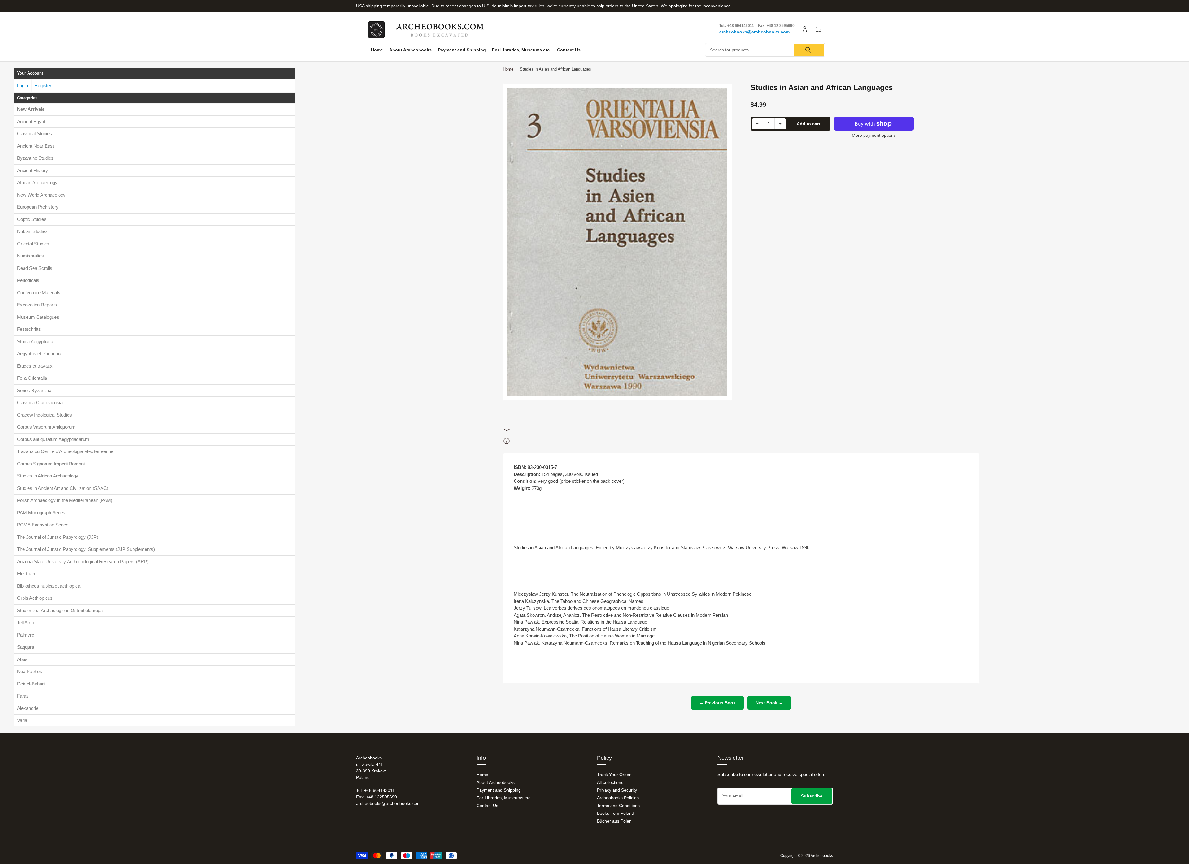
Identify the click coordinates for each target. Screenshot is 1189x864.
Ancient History (32, 170)
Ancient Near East (35, 146)
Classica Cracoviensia (40, 402)
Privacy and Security (617, 790)
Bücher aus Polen (614, 821)
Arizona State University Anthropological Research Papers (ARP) (83, 561)
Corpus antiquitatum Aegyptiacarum (53, 439)
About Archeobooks (410, 49)
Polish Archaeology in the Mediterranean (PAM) (64, 500)
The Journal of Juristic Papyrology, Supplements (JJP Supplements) (86, 549)
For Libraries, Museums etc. (521, 49)
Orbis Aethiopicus (35, 598)
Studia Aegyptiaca (35, 341)
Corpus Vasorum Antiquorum (46, 427)
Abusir (23, 659)
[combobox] (765, 50)
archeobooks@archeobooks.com (754, 31)
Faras (23, 695)
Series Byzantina (34, 390)
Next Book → (769, 702)
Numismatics (30, 255)
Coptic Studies (31, 219)
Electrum (26, 573)
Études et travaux (35, 366)
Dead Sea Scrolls (34, 268)
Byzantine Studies (35, 158)
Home (377, 49)
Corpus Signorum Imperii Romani (51, 463)
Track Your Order (614, 774)
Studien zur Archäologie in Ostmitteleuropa (60, 610)
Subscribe (811, 795)
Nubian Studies (32, 231)
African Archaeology (37, 182)
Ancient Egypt (31, 121)
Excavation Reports (37, 304)
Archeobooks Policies (618, 797)
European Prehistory (38, 207)
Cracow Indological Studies (44, 414)
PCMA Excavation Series (42, 524)
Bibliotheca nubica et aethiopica (48, 586)
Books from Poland (615, 813)
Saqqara (25, 647)
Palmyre (25, 634)
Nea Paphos (29, 671)
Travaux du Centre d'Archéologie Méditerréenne (65, 451)
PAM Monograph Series (41, 512)
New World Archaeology (41, 194)
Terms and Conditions (618, 805)
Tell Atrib (25, 622)
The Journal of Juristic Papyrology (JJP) (57, 537)
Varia (22, 720)
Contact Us (569, 49)
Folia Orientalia (32, 378)
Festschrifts (29, 329)
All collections (610, 782)
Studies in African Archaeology (47, 475)
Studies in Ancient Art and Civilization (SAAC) (62, 488)
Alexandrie (27, 708)
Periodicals (28, 280)
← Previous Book (717, 702)
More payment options (874, 135)
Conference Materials (38, 292)
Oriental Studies (33, 243)
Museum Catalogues (38, 317)
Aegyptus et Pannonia (39, 353)
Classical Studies (34, 133)
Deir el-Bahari (31, 683)
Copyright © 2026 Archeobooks (806, 855)
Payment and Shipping (462, 49)
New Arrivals (31, 109)
